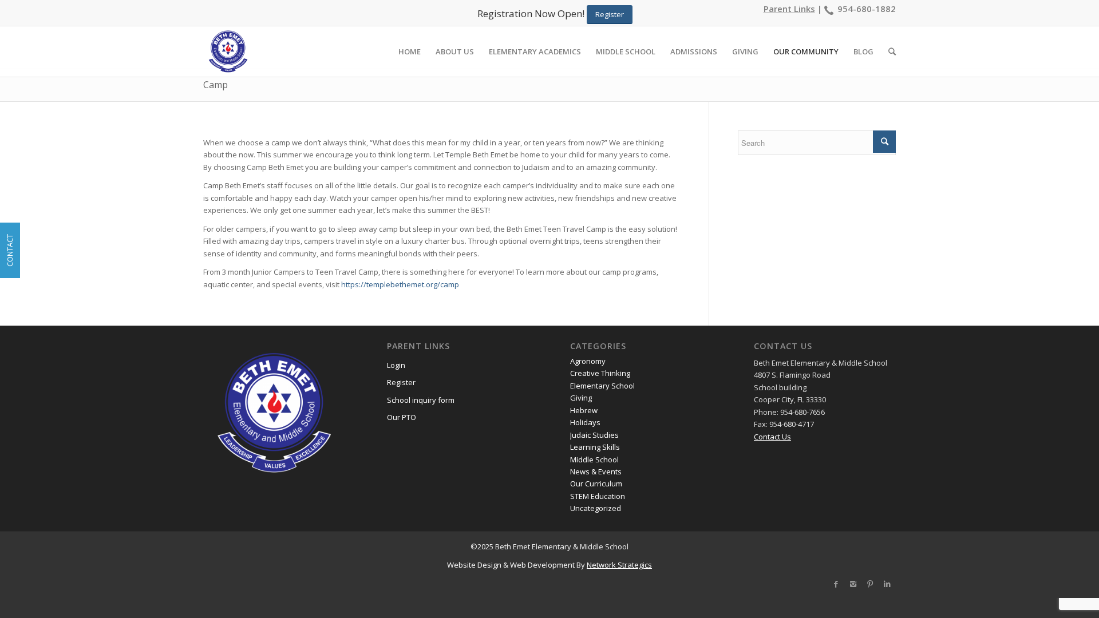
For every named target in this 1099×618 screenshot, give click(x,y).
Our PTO (401, 417)
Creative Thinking (600, 373)
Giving (581, 398)
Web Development (542, 565)
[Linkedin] (887, 583)
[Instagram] (852, 583)
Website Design (474, 565)
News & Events (596, 471)
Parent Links (789, 8)
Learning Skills (595, 447)
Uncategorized (595, 508)
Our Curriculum (596, 483)
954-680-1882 (866, 8)
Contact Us (772, 436)
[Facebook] (835, 583)
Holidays (585, 422)
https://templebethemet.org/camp (400, 284)
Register (401, 382)
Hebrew (584, 410)
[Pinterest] (870, 583)
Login (396, 365)
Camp (215, 84)
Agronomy (588, 361)
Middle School (594, 459)
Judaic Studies (594, 435)
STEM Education (597, 496)
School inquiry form (420, 400)
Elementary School (602, 386)
